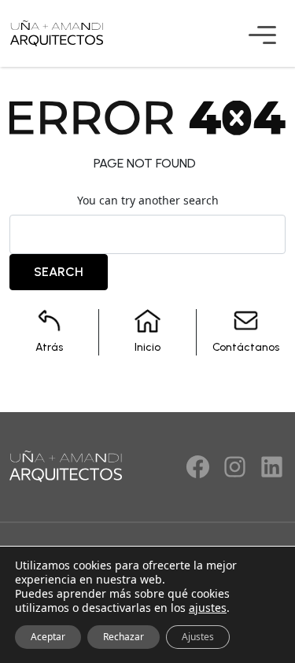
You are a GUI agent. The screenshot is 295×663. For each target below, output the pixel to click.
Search (58, 271)
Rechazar (123, 636)
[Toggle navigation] (281, 38)
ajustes (208, 608)
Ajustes (198, 636)
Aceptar (48, 636)
